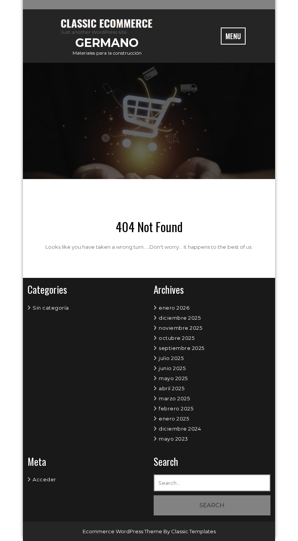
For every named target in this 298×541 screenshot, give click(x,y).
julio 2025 (171, 358)
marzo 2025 (174, 398)
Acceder (44, 479)
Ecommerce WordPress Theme (123, 531)
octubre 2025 (176, 338)
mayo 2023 (173, 439)
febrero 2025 (176, 408)
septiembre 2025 (181, 348)
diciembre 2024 (180, 429)
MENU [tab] (233, 36)
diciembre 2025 (180, 318)
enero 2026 (174, 308)
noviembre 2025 (180, 328)
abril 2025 (171, 388)
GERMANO (107, 43)
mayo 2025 (173, 378)
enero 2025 (174, 418)
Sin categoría (51, 308)
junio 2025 (172, 368)
